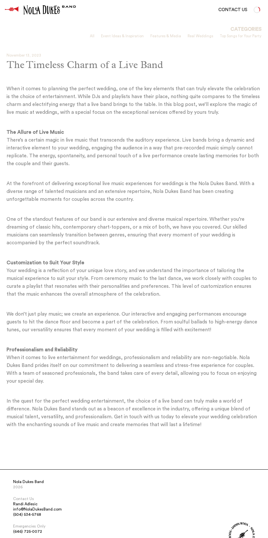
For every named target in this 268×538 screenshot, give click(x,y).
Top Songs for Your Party (240, 36)
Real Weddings (200, 36)
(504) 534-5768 (27, 514)
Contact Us (232, 10)
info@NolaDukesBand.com (37, 509)
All (92, 36)
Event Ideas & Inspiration (122, 36)
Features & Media (165, 36)
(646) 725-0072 (27, 531)
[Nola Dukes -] (12, 10)
